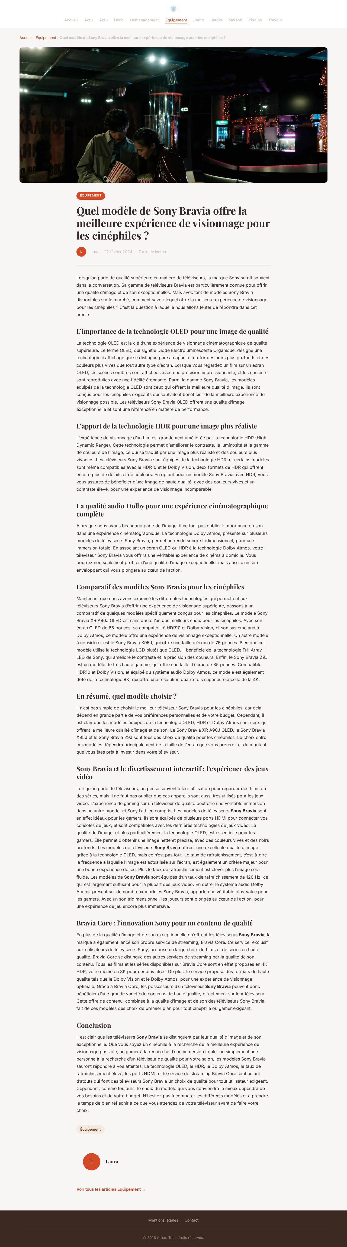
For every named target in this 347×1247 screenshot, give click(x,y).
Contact (192, 1220)
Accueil (71, 20)
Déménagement (144, 20)
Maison (235, 20)
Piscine (255, 20)
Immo (199, 20)
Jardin (216, 20)
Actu (88, 20)
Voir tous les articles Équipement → (111, 1189)
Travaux (275, 20)
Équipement (176, 20)
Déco (119, 20)
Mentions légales (163, 1220)
